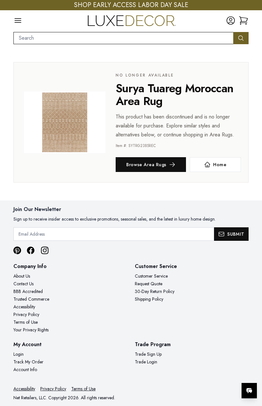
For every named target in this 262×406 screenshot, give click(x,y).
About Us (21, 276)
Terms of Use (25, 322)
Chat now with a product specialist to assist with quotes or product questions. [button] (204, 373)
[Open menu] (17, 20)
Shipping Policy (149, 299)
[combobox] (123, 38)
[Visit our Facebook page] (30, 250)
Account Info (25, 369)
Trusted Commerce (31, 299)
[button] (243, 20)
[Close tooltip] (251, 371)
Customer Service (151, 276)
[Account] (231, 20)
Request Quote (148, 283)
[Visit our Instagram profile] (44, 250)
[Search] (241, 38)
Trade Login (146, 362)
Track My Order (28, 362)
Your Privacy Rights (31, 330)
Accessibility (24, 307)
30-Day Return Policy (154, 291)
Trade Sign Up (148, 354)
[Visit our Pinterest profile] (17, 250)
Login (18, 354)
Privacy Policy (26, 314)
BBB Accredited (28, 291)
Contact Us (23, 283)
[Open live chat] (249, 390)
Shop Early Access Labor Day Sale (131, 5)
